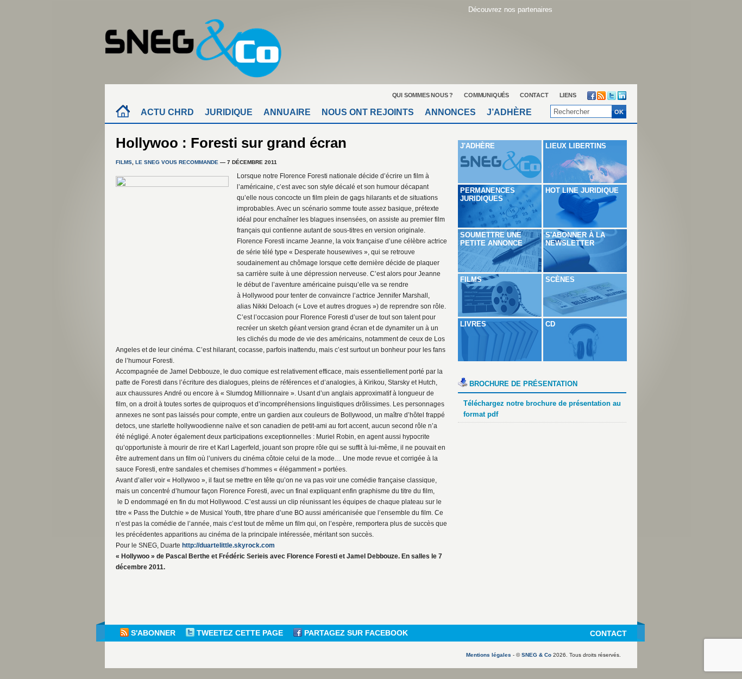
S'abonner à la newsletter (575, 239)
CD (550, 324)
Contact (534, 95)
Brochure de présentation (523, 384)
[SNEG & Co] (200, 44)
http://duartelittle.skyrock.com (228, 545)
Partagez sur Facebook (355, 632)
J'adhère (477, 146)
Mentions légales (488, 655)
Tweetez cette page (239, 632)
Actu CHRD (167, 112)
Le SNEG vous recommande (176, 162)
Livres (473, 324)
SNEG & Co (536, 655)
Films (124, 162)
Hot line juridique (582, 190)
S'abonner (153, 632)
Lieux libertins (575, 146)
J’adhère (509, 112)
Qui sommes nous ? (423, 95)
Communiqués (486, 95)
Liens (567, 95)
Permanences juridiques (487, 194)
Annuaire (287, 112)
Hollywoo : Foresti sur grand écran (231, 143)
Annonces (450, 112)
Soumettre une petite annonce (491, 239)
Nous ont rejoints (368, 112)
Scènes (560, 279)
